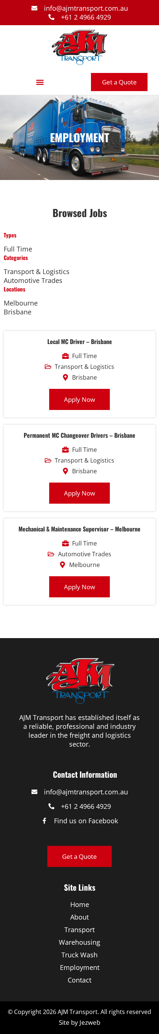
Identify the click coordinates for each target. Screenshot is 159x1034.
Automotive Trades (33, 280)
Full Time (18, 248)
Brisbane (17, 311)
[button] (40, 82)
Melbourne (21, 302)
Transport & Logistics (37, 271)
